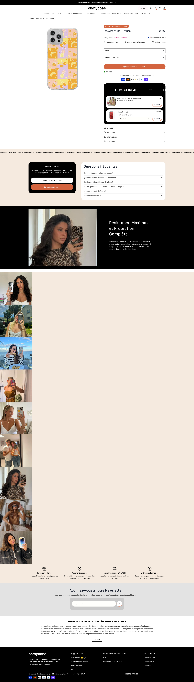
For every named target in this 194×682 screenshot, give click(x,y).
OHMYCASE (134, 674)
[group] (16, 288)
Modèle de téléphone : (125, 115)
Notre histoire (76, 666)
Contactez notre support (52, 180)
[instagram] (34, 669)
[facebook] (30, 669)
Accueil (31, 19)
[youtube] (43, 669)
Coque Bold (148, 665)
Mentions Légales (59, 674)
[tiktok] (38, 669)
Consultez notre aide (52, 187)
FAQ (72, 670)
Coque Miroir (149, 662)
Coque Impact (149, 658)
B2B (104, 658)
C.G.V (83, 674)
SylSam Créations (120, 38)
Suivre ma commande (79, 662)
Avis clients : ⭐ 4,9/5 (79, 658)
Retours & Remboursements (40, 674)
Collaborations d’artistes (112, 662)
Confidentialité (73, 674)
